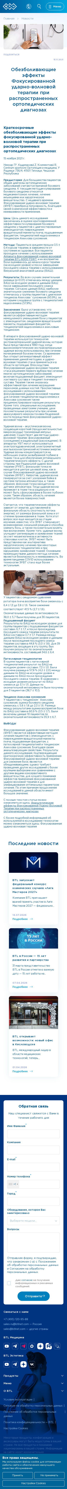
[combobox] (13, 1184)
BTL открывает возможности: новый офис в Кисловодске (33, 1040)
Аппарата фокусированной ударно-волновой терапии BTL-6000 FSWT (32, 258)
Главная (9, 18)
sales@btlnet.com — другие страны (26, 1329)
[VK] (32, 1364)
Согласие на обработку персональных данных (33, 1405)
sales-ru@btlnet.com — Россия (23, 1324)
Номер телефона (19, 1176)
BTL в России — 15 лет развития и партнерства (31, 958)
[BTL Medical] (10, 6)
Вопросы (13, 1229)
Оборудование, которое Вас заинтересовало (26, 1211)
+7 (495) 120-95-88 (16, 1319)
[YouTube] (7, 1346)
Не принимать (49, 1475)
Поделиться (11, 54)
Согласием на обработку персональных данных (25, 1270)
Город (12, 1193)
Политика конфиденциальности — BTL (29, 1422)
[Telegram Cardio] (23, 1346)
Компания (14, 1142)
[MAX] (32, 1346)
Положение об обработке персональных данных (30, 1414)
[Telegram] (15, 1346)
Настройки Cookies (16, 1428)
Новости (27, 18)
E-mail (12, 1159)
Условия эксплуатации (18, 1399)
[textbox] (33, 1221)
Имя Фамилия (17, 1126)
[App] (57, 1346)
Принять (17, 1475)
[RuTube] (49, 1346)
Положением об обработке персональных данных (33, 1263)
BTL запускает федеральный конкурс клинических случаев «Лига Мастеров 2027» (33, 886)
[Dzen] (40, 1346)
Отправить (33, 1296)
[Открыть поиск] (39, 6)
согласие (27, 1280)
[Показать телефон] (29, 6)
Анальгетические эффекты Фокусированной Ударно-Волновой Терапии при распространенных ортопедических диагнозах (33, 807)
